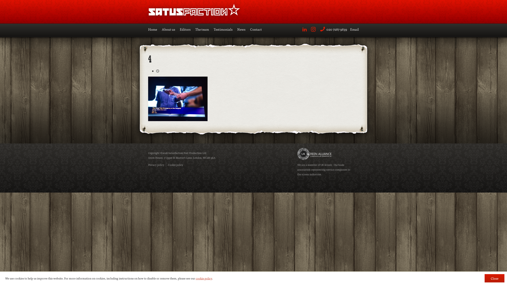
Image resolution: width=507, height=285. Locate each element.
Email (354, 29)
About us (168, 29)
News (241, 29)
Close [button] (494, 278)
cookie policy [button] (204, 278)
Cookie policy (175, 165)
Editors (185, 29)
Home (152, 29)
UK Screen (326, 165)
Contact (256, 29)
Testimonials (223, 29)
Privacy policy (156, 165)
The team (202, 29)
